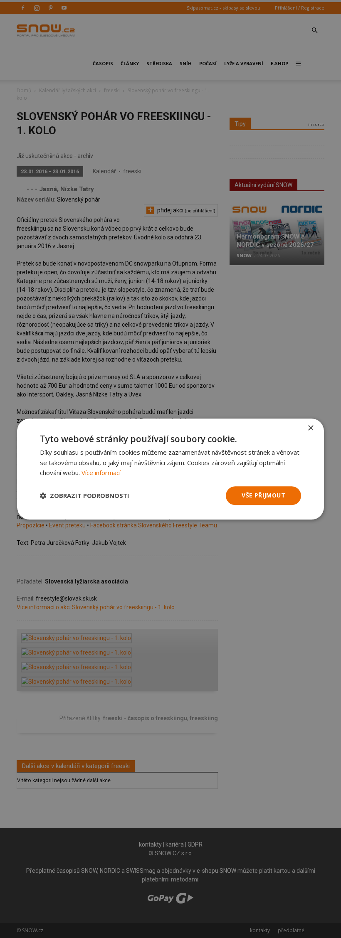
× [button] (310, 428)
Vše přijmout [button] (263, 495)
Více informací (101, 473)
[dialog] (170, 469)
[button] (84, 496)
